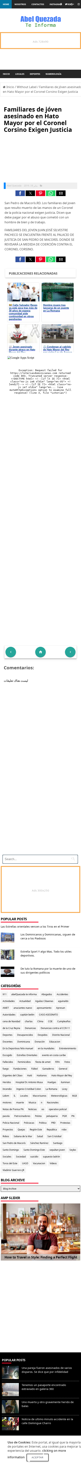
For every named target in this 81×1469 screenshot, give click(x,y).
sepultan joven (57, 1149)
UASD (25, 1163)
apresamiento (44, 1007)
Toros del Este (10, 1163)
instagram (56, 4)
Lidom (6, 1095)
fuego (6, 1068)
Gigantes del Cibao (12, 1075)
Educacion (54, 1041)
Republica (52, 1129)
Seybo (73, 1149)
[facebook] (61, 4)
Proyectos (8, 1129)
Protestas (65, 1122)
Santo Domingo (11, 1149)
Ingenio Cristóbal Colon (28, 1089)
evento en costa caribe (54, 1055)
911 (5, 994)
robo (64, 1129)
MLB (74, 1095)
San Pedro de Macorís (14, 1143)
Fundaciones (20, 1068)
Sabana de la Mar (23, 1136)
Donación (40, 1041)
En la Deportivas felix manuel (18, 1048)
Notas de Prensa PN (13, 1109)
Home (6, 4)
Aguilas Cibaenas (44, 1001)
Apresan (60, 1007)
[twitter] (66, 4)
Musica (32, 1102)
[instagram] (78, 4)
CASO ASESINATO (48, 1014)
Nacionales (53, 1102)
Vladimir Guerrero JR (13, 1170)
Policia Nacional (11, 1122)
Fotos (67, 1062)
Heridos (7, 1082)
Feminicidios (24, 1062)
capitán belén (27, 1014)
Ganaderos (48, 1068)
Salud (40, 1136)
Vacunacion (39, 1163)
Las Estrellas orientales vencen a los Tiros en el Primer (35, 926)
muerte (20, 1102)
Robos (6, 1136)
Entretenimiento (67, 1048)
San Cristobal (54, 1136)
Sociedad (21, 1156)
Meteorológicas (59, 1095)
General (63, 1068)
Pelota (38, 1116)
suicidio (34, 1156)
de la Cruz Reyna (11, 1028)
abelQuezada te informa (24, 994)
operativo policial (58, 1109)
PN (72, 1116)
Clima (40, 1021)
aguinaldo (63, 1001)
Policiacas (29, 1122)
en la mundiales (46, 1048)
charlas (29, 1021)
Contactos (37, 4)
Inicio (6, 73)
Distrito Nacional (61, 1034)
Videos (53, 1163)
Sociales (7, 1156)
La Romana (51, 1089)
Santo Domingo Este (34, 1149)
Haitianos (42, 1075)
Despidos (42, 1034)
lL (14, 1095)
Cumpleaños (63, 1021)
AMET (6, 1007)
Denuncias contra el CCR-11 (55, 1028)
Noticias (32, 1109)
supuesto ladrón (51, 1156)
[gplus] (72, 4)
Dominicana (23, 1041)
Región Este (36, 1129)
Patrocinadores (22, 1116)
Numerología (53, 73)
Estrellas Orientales (27, 1055)
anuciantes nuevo (23, 1007)
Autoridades (9, 1014)
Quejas (21, 1129)
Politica (43, 1122)
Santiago (57, 1143)
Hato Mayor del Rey (61, 1075)
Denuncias (30, 1028)
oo (42, 1109)
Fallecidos (8, 1062)
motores (7, 1102)
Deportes (35, 73)
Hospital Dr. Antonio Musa (29, 1082)
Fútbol (34, 1068)
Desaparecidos (25, 1034)
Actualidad (25, 1001)
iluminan (65, 1082)
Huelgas (51, 1082)
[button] (20, 193)
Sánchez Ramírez (39, 1143)
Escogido (7, 1055)
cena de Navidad (11, 1021)
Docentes (8, 1041)
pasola (6, 1116)
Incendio (7, 1089)
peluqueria (52, 1116)
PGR (64, 1116)
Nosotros (20, 4)
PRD (53, 1122)
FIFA (57, 1062)
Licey (64, 1089)
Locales (19, 73)
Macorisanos (39, 1095)
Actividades (9, 1001)
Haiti (29, 1075)
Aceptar (38, 1457)
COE (50, 1021)
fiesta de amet (42, 1062)
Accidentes (62, 994)
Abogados (46, 994)
